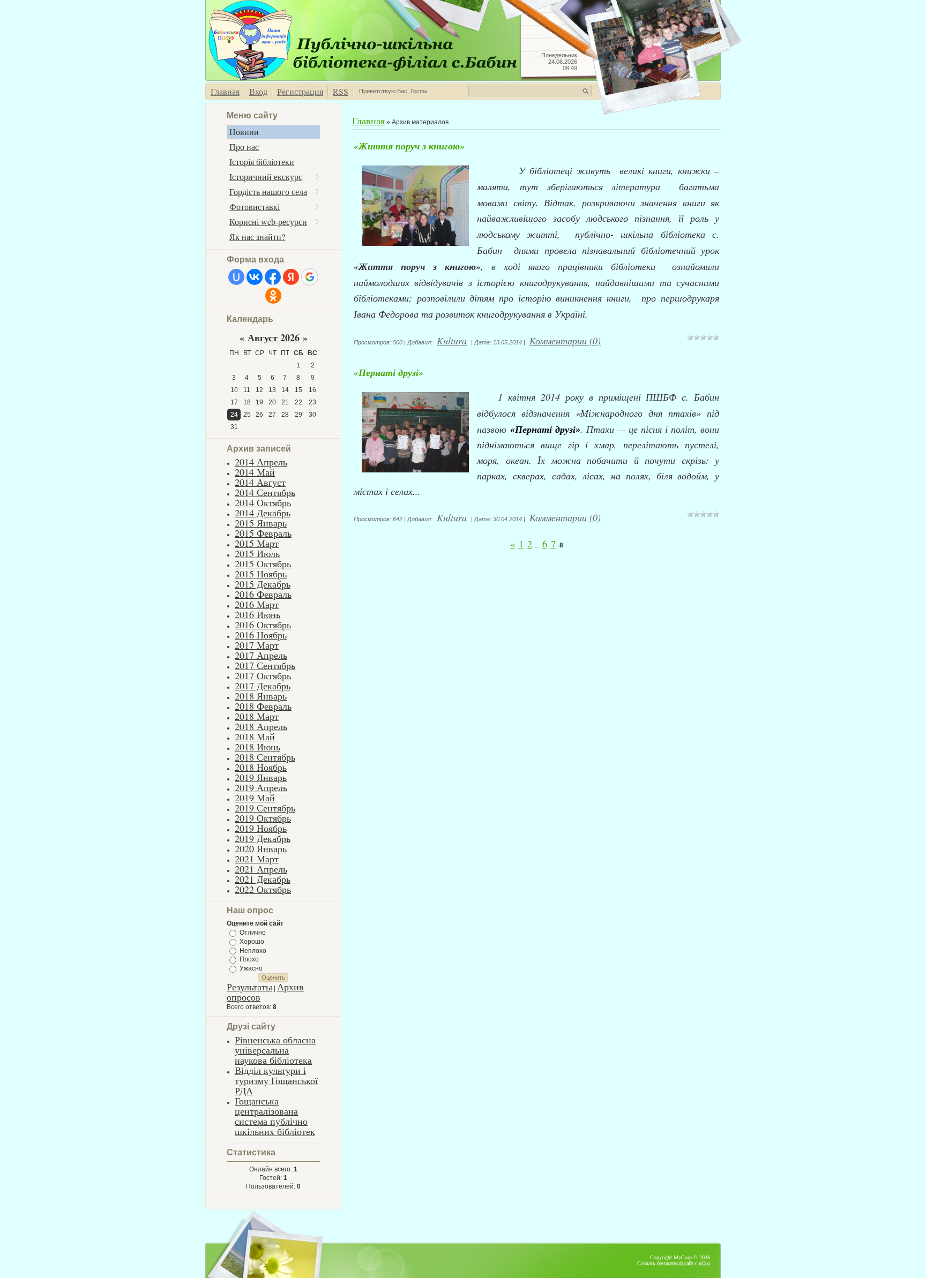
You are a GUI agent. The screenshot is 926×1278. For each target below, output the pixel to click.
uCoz (704, 1263)
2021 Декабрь (262, 879)
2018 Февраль (263, 706)
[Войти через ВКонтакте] (255, 277)
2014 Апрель (261, 461)
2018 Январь (261, 695)
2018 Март (257, 716)
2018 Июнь (257, 746)
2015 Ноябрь (261, 573)
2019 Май (255, 797)
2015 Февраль (263, 533)
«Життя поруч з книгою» (409, 146)
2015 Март (257, 543)
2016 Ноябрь (261, 634)
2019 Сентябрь (265, 807)
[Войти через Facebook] (273, 277)
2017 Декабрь (262, 685)
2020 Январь (261, 848)
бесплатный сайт (675, 1263)
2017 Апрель (261, 655)
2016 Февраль (263, 594)
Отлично (253, 932)
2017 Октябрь (263, 675)
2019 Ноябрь (261, 828)
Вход (258, 91)
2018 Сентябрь (265, 756)
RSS (340, 91)
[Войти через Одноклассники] (273, 296)
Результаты (249, 986)
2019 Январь (261, 777)
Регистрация (300, 91)
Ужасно (251, 968)
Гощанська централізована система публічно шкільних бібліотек (275, 1116)
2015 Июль (257, 553)
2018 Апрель (261, 726)
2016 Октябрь (263, 624)
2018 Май (255, 736)
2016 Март (257, 604)
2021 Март (257, 858)
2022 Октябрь (263, 889)
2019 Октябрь (263, 817)
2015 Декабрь (262, 583)
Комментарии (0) (565, 340)
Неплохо (253, 950)
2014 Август (260, 482)
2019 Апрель (261, 787)
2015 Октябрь (263, 563)
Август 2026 (274, 337)
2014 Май (255, 471)
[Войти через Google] (309, 276)
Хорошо (252, 941)
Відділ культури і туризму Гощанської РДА (276, 1080)
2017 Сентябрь (265, 665)
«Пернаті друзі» (388, 372)
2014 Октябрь (263, 502)
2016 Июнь (257, 614)
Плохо (249, 959)
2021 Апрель (261, 868)
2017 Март (257, 644)
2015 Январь (261, 522)
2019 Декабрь (262, 838)
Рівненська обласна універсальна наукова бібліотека (275, 1049)
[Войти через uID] (236, 277)
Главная (225, 91)
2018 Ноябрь (261, 767)
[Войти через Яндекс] (291, 277)
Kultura (452, 340)
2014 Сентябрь (265, 492)
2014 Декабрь (262, 512)
